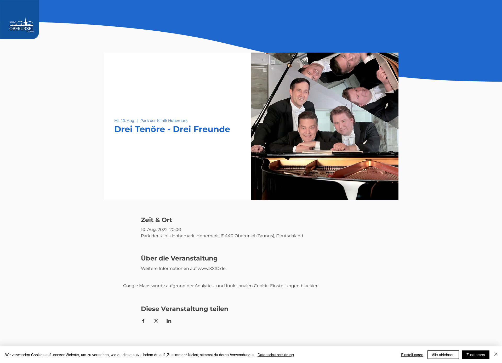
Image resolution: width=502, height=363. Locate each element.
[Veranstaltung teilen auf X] (156, 321)
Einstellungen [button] (412, 354)
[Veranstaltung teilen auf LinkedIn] (169, 321)
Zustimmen (475, 354)
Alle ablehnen (443, 354)
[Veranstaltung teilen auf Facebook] (143, 321)
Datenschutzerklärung (276, 354)
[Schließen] (496, 354)
